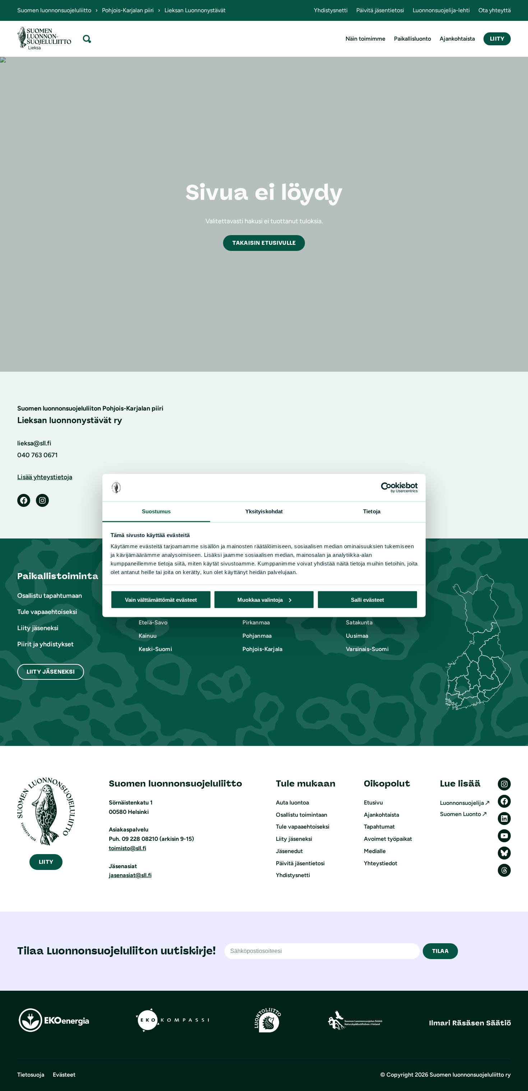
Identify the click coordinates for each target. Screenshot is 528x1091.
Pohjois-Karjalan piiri (128, 10)
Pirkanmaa (256, 622)
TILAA (440, 951)
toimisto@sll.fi (127, 848)
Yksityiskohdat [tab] (264, 511)
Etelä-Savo (153, 622)
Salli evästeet (367, 599)
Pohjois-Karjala (262, 649)
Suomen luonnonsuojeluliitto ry (470, 1074)
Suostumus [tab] (156, 511)
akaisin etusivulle (264, 242)
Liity (497, 38)
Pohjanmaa (257, 635)
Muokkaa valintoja (260, 599)
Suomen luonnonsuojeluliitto (54, 10)
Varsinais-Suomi (367, 649)
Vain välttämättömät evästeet (161, 599)
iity (46, 861)
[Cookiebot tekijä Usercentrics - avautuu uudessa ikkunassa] (386, 487)
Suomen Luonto (460, 814)
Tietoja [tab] (371, 511)
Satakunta (359, 622)
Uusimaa (357, 635)
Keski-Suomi (155, 649)
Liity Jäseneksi (51, 671)
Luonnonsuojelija (462, 802)
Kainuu (148, 635)
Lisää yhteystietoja (44, 477)
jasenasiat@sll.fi (130, 875)
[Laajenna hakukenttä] (87, 38)
